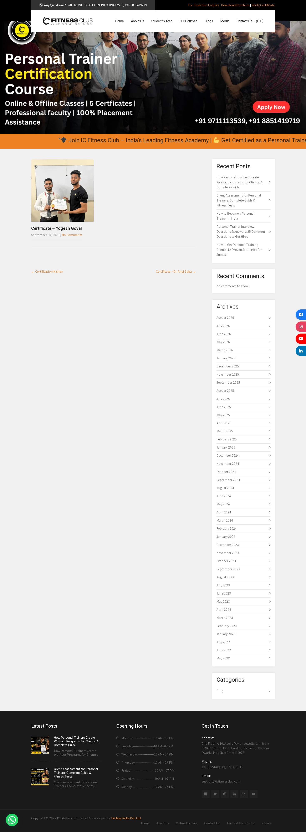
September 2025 (228, 382)
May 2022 (223, 658)
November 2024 (227, 463)
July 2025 (223, 399)
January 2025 (225, 447)
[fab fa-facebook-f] (206, 794)
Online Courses (186, 823)
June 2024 (223, 496)
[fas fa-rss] (244, 794)
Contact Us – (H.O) (249, 21)
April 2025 (223, 423)
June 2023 (223, 593)
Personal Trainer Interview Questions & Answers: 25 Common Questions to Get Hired (240, 231)
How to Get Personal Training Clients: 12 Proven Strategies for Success (239, 249)
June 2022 (223, 650)
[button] (12, 820)
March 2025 (224, 431)
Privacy (266, 823)
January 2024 (225, 536)
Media (224, 21)
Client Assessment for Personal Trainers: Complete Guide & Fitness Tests (238, 200)
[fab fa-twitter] (215, 794)
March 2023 (224, 618)
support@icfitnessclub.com (221, 779)
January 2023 (225, 634)
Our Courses (188, 21)
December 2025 (227, 366)
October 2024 (226, 472)
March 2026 (224, 350)
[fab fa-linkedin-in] (234, 794)
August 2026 (225, 317)
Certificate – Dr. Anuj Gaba (176, 271)
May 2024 (223, 504)
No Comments (72, 235)
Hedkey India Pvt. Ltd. (126, 818)
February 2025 (226, 439)
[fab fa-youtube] (253, 794)
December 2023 (227, 545)
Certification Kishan (47, 271)
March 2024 (224, 520)
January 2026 (225, 358)
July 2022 (223, 642)
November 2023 (227, 553)
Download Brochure (235, 5)
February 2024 (226, 528)
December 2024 (227, 455)
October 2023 (226, 561)
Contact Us (212, 823)
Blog (219, 691)
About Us (137, 21)
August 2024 (225, 488)
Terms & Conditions (240, 823)
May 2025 (223, 415)
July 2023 (223, 585)
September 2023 (228, 569)
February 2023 (226, 626)
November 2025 (227, 374)
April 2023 (223, 609)
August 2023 (225, 577)
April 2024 (223, 512)
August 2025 (225, 390)
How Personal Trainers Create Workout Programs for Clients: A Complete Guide (239, 182)
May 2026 (223, 342)
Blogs (209, 21)
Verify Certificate (263, 5)
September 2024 (228, 480)
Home (119, 21)
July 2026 (223, 326)
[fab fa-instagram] (225, 794)
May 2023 (223, 601)
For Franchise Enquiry (203, 5)
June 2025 (223, 407)
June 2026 (223, 334)
